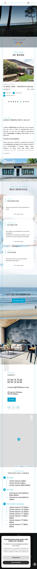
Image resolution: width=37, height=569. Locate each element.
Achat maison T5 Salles (19, 509)
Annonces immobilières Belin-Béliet (19, 494)
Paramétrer (16, 557)
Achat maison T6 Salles (19, 512)
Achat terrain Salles (17, 483)
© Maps (22, 466)
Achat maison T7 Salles (19, 514)
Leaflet (16, 466)
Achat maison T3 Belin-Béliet (18, 517)
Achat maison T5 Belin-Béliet (18, 521)
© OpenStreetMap (29, 466)
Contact (35, 172)
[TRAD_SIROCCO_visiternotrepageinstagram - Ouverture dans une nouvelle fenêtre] (17, 407)
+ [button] (31, 416)
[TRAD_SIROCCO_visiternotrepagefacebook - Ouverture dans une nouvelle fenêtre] (9, 407)
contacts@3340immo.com (18, 387)
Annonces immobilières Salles (19, 498)
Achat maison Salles (17, 481)
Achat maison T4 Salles (19, 507)
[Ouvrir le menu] (28, 3)
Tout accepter (16, 562)
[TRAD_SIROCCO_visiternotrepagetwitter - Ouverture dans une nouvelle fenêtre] (13, 407)
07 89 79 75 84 (14, 380)
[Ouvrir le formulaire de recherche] (5, 3)
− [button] (31, 419)
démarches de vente (12, 144)
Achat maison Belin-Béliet (19, 485)
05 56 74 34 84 (14, 382)
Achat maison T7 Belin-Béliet (18, 525)
